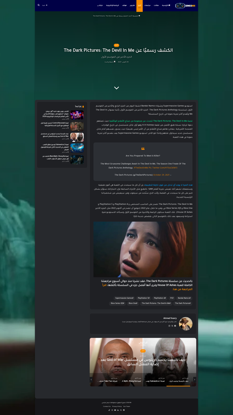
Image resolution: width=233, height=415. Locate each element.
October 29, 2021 (161, 175)
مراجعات (147, 5)
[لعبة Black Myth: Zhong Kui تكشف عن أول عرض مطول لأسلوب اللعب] (77, 159)
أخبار (139, 5)
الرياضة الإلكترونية (112, 5)
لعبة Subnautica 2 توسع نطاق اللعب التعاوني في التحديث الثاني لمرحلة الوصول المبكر (55, 147)
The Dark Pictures (182, 304)
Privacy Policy (117, 406)
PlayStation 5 (143, 298)
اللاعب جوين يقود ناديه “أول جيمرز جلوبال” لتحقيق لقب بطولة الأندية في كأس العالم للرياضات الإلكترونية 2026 (55, 114)
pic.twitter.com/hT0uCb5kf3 (163, 168)
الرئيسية (165, 5)
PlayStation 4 (159, 298)
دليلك (101, 5)
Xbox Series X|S (117, 304)
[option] (133, 362)
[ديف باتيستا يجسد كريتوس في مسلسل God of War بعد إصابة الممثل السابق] (77, 137)
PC (171, 298)
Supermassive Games (123, 298)
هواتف (124, 5)
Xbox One (132, 304)
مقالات (156, 5)
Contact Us (107, 406)
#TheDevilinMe (141, 168)
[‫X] (172, 325)
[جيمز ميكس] (185, 5)
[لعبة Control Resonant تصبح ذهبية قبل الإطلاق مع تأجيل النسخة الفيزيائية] (77, 126)
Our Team (126, 406)
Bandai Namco (184, 298)
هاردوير (132, 5)
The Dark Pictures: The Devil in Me (156, 304)
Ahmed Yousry (170, 318)
